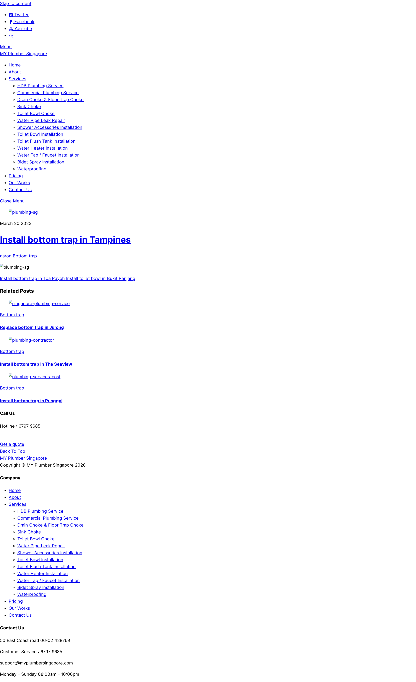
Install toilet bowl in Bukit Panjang (100, 278)
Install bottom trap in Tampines (65, 239)
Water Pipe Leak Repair (41, 120)
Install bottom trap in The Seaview (36, 364)
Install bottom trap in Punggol (31, 400)
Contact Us (20, 189)
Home (15, 65)
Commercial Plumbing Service (48, 92)
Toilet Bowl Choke (36, 113)
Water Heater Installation (42, 148)
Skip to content (15, 3)
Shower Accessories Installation (49, 127)
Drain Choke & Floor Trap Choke (50, 99)
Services (17, 78)
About (15, 71)
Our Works (19, 182)
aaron (5, 256)
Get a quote (12, 444)
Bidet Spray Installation (40, 162)
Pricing (16, 175)
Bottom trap (25, 256)
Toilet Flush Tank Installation (46, 141)
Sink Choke (29, 106)
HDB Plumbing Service (40, 85)
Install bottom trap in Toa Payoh (32, 278)
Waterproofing (31, 168)
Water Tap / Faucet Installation (48, 155)
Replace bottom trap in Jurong (32, 327)
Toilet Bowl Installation (40, 134)
